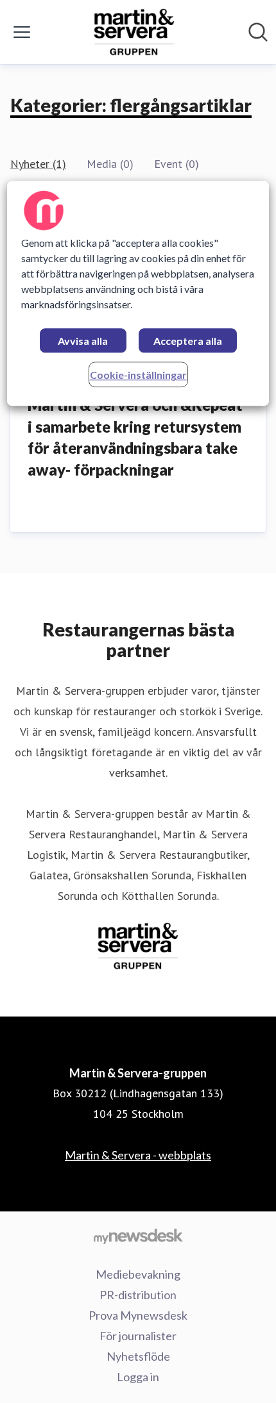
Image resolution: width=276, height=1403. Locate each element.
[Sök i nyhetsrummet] (258, 32)
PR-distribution (138, 1295)
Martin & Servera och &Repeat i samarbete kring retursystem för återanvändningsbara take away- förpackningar (135, 437)
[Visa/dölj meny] (22, 32)
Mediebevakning (138, 1274)
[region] (138, 293)
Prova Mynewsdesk (138, 1315)
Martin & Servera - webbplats (138, 1155)
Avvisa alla (83, 341)
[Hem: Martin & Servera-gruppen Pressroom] (134, 32)
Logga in (138, 1377)
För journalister (138, 1336)
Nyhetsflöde (138, 1356)
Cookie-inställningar (138, 375)
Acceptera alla (187, 341)
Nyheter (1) (38, 163)
